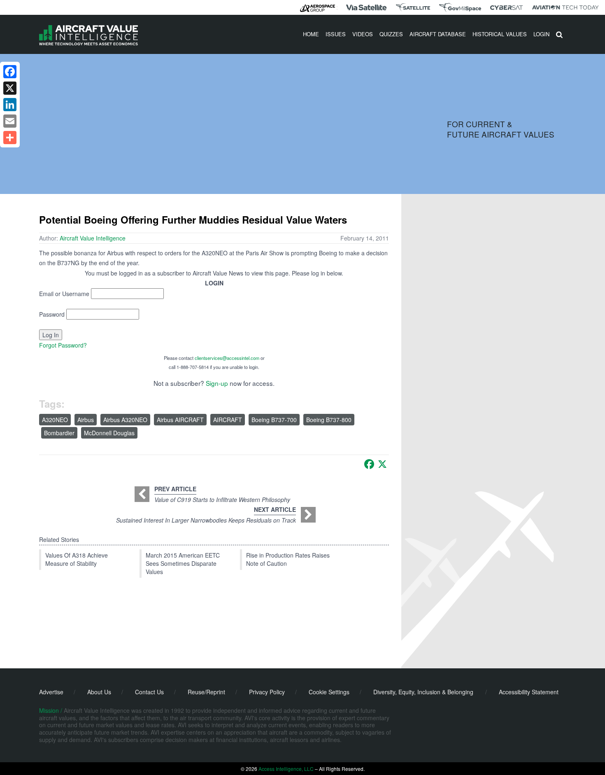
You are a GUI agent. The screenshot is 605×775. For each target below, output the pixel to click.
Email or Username (64, 293)
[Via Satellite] (366, 7)
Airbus (85, 420)
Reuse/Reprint (206, 692)
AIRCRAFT (227, 420)
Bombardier (59, 433)
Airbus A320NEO (125, 420)
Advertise (51, 692)
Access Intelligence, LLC (286, 768)
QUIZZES (391, 34)
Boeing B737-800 (328, 420)
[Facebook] (369, 464)
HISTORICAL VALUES (499, 34)
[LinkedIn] (10, 104)
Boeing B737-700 (274, 420)
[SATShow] (413, 7)
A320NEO (55, 420)
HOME (311, 34)
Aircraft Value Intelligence (93, 238)
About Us (99, 692)
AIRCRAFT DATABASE (438, 34)
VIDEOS (362, 34)
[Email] (10, 121)
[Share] (10, 137)
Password (52, 314)
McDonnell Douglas (109, 433)
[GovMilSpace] (460, 7)
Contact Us (149, 692)
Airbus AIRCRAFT (180, 420)
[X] (382, 464)
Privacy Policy (267, 692)
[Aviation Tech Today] (565, 7)
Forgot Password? (63, 345)
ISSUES (336, 34)
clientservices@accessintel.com (227, 358)
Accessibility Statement (528, 692)
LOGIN (541, 34)
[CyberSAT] (506, 7)
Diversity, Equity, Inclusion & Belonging (423, 692)
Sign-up (217, 383)
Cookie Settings (329, 692)
